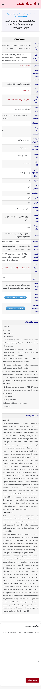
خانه (32, 14)
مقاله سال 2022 (25, 65)
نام (38, 662)
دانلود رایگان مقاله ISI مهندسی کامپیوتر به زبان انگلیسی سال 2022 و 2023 (18, 15)
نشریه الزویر (26, 90)
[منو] (3, 5)
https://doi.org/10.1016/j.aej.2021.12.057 (15, 268)
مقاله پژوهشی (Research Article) (19, 100)
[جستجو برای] (38, 5)
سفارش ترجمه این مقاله (15, 308)
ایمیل (37, 671)
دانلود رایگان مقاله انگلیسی (14, 297)
